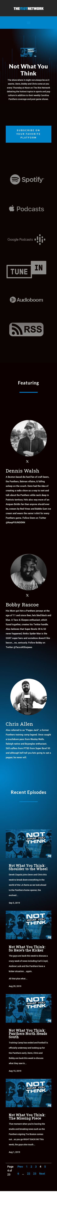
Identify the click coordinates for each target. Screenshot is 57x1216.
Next (42, 1173)
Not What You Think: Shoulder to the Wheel (28, 867)
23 (34, 1173)
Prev (20, 1166)
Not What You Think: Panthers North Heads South (28, 1033)
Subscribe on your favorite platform (28, 134)
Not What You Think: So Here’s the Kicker (27, 948)
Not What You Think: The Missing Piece (27, 1116)
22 (28, 1173)
